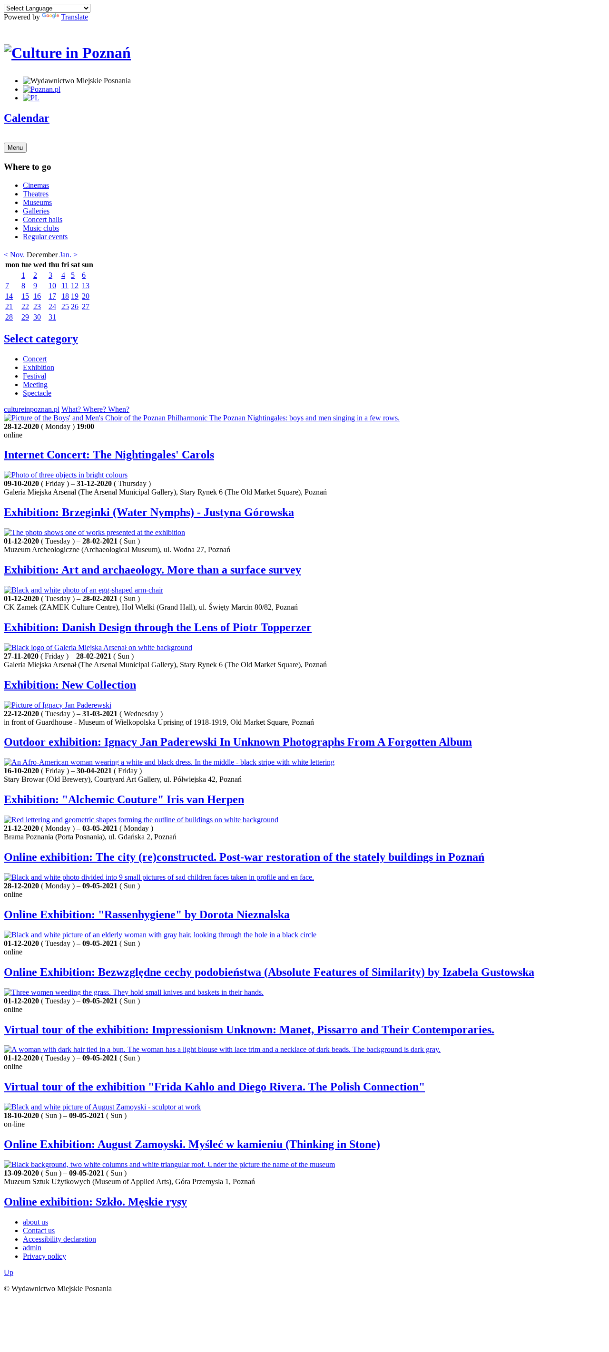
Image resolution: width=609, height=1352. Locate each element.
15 (25, 296)
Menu (15, 147)
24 (52, 306)
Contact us (39, 1230)
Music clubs (41, 228)
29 (25, 317)
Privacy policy (44, 1256)
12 (75, 286)
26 (75, 306)
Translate (74, 17)
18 (65, 296)
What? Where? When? (95, 409)
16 (37, 296)
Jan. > (68, 255)
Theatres (36, 194)
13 (85, 286)
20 (85, 296)
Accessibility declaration (59, 1239)
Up (8, 1272)
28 (9, 317)
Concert (35, 359)
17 (52, 296)
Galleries (36, 211)
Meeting (35, 384)
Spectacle (37, 393)
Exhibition (38, 367)
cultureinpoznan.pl (31, 409)
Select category (41, 338)
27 (85, 306)
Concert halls (42, 219)
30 (37, 317)
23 (37, 306)
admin (32, 1248)
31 (52, 317)
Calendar (26, 118)
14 (9, 296)
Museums (37, 202)
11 (65, 286)
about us (35, 1222)
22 (25, 306)
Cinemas (36, 185)
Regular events (45, 237)
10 (52, 286)
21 (9, 306)
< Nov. (14, 255)
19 (75, 296)
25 (65, 306)
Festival (34, 376)
